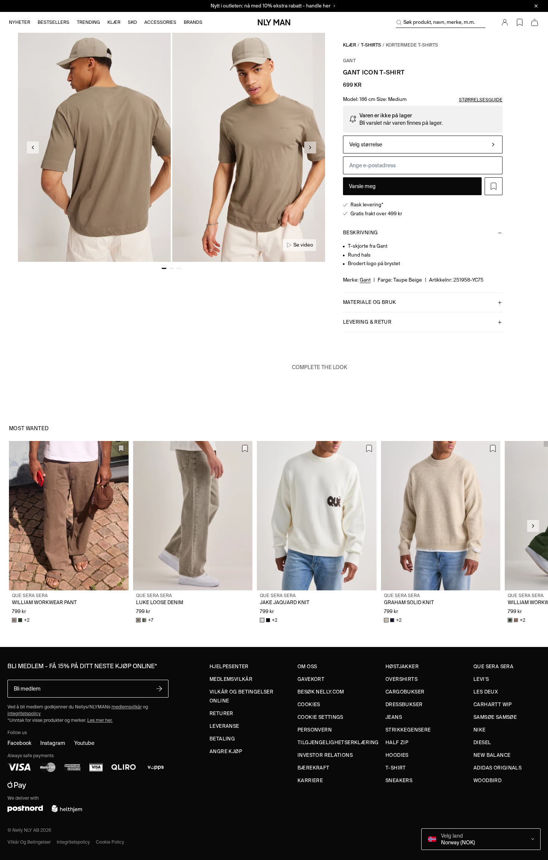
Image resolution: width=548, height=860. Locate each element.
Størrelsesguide (481, 99)
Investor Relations (325, 755)
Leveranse (224, 726)
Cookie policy (110, 842)
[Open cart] (534, 22)
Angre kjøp (226, 751)
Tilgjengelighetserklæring (338, 742)
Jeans (393, 717)
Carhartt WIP (492, 704)
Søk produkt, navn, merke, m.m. (439, 22)
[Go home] (274, 22)
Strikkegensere (408, 730)
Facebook (19, 743)
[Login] (504, 22)
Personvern (314, 730)
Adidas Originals (497, 768)
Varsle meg (362, 186)
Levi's (481, 679)
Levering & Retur (367, 322)
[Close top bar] (536, 6)
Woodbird (487, 780)
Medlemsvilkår (231, 679)
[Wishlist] (519, 22)
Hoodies (397, 755)
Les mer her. (100, 720)
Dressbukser (403, 704)
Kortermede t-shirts (412, 45)
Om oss (307, 666)
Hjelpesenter (229, 666)
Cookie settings (320, 717)
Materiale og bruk (369, 302)
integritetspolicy (24, 713)
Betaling (222, 739)
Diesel (482, 742)
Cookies (308, 704)
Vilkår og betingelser (29, 842)
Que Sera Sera (493, 666)
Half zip (396, 742)
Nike (479, 730)
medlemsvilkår (126, 707)
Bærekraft (313, 768)
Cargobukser (404, 692)
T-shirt (395, 768)
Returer (221, 713)
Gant (349, 60)
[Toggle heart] (493, 186)
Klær (349, 45)
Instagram (52, 743)
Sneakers (398, 780)
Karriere (310, 780)
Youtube (84, 743)
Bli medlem (27, 688)
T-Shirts (371, 45)
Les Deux (485, 692)
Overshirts (401, 679)
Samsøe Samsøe (495, 717)
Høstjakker (402, 666)
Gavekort (310, 679)
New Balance (491, 755)
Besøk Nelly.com (320, 692)
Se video (303, 245)
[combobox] (423, 144)
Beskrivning (360, 232)
